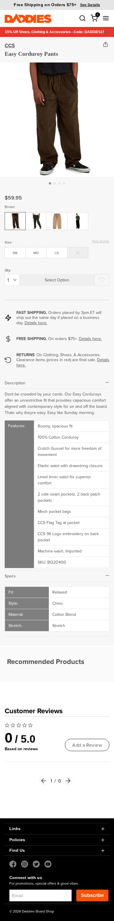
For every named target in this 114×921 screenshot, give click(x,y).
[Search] (82, 18)
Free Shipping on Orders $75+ (57, 4)
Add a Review (87, 745)
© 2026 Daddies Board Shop (31, 911)
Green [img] (36, 216)
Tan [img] (57, 216)
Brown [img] (15, 216)
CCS (10, 45)
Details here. (36, 323)
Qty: (8, 270)
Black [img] (78, 216)
